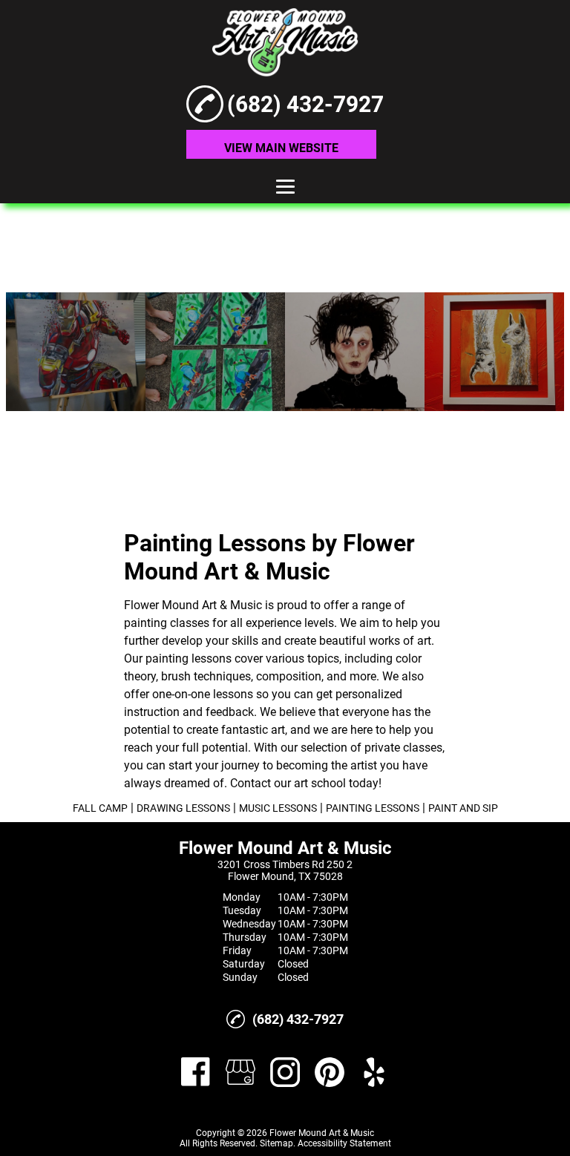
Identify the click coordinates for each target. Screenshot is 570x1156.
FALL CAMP (100, 808)
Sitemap (276, 1143)
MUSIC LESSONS (278, 808)
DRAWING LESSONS (183, 808)
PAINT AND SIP (463, 808)
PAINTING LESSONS (372, 808)
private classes (403, 747)
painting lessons (188, 658)
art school (320, 783)
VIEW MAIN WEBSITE (281, 148)
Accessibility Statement (344, 1143)
